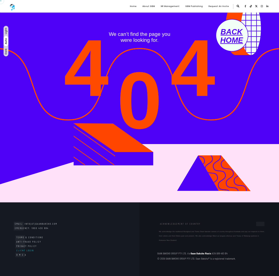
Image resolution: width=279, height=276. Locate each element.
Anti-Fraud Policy (28, 241)
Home (133, 6)
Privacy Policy (26, 246)
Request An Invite (219, 6)
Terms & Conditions (29, 237)
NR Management (170, 6)
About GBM (148, 6)
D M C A (21, 255)
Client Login (25, 250)
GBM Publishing (194, 6)
